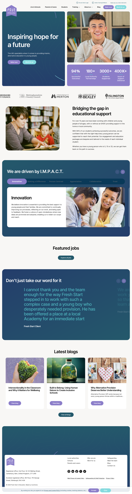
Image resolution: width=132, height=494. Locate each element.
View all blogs (66, 415)
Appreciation (76, 181)
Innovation (17, 181)
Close (105, 490)
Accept (93, 490)
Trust (115, 181)
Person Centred (56, 181)
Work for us (29, 62)
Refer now (14, 62)
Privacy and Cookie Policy (52, 490)
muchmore (34, 485)
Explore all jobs (66, 258)
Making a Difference (37, 181)
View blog (14, 403)
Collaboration (95, 181)
